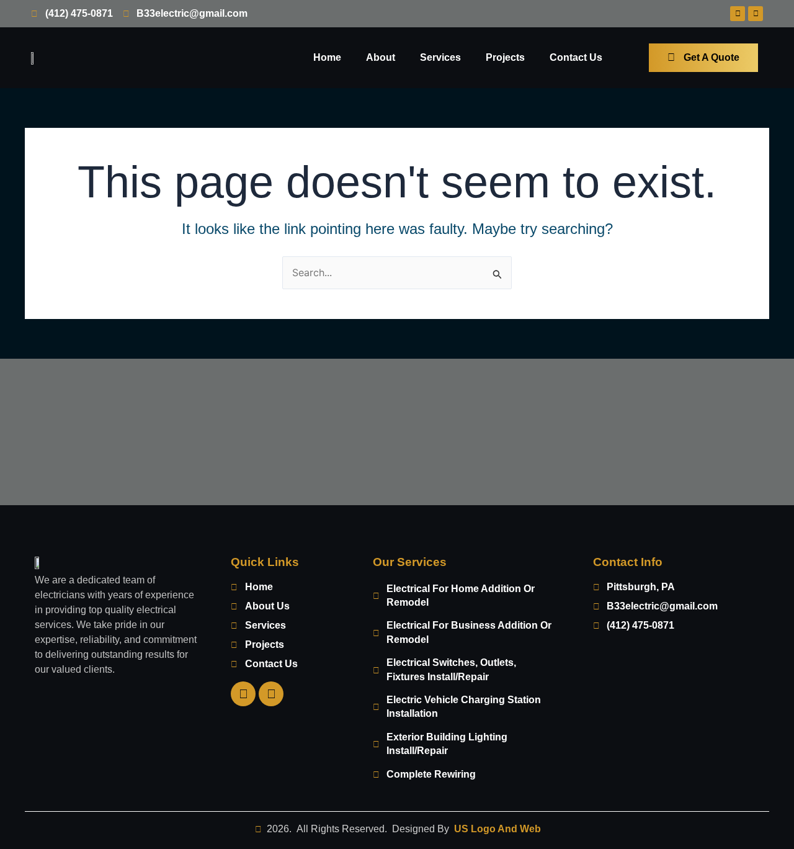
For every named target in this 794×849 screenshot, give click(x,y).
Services (440, 57)
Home (327, 57)
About (380, 57)
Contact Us (576, 57)
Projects (505, 57)
